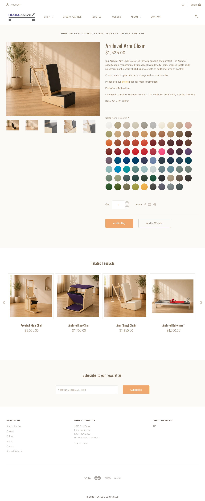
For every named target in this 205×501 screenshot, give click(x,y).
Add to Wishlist (154, 223)
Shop (47, 17)
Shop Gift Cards (14, 451)
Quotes (97, 17)
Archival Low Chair (79, 325)
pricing (125, 81)
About (135, 17)
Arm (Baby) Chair (126, 325)
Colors (116, 17)
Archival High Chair (32, 325)
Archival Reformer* (173, 325)
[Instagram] (154, 426)
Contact (156, 17)
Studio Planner (72, 17)
